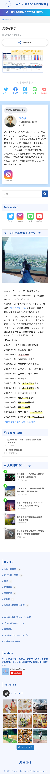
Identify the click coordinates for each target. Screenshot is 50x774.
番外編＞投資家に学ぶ (16, 605)
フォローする (26, 747)
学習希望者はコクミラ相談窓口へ (26, 12)
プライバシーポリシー (14, 623)
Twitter (10, 221)
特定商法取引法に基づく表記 (17, 617)
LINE (30, 221)
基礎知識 (9, 593)
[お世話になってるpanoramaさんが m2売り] (40, 706)
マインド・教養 (13, 575)
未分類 (8, 599)
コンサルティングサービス (16, 635)
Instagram (8, 180)
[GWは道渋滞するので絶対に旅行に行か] (10, 721)
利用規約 (8, 629)
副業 (7, 581)
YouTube (39, 221)
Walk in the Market (28, 4)
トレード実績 (12, 569)
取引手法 (9, 587)
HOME (26, 762)
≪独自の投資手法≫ (17, 307)
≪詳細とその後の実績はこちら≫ (19, 421)
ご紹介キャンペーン (13, 641)
